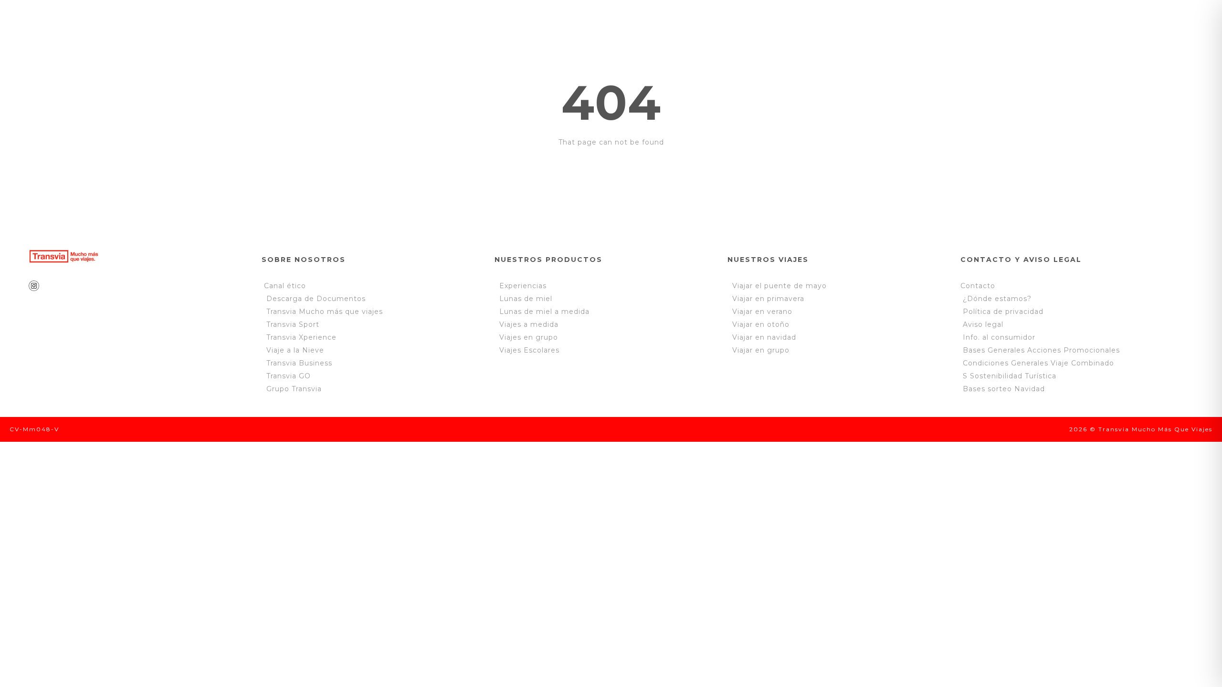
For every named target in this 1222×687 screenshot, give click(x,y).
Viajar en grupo (758, 350)
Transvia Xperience (301, 337)
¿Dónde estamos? (997, 298)
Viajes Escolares (529, 350)
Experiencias (523, 285)
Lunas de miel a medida (544, 311)
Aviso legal (983, 324)
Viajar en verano (759, 311)
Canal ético (285, 285)
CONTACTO (704, 25)
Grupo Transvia (294, 389)
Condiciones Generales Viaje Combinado (1038, 363)
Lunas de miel (525, 298)
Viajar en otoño (758, 324)
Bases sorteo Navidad (1004, 389)
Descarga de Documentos (316, 298)
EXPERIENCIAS (372, 25)
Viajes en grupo (528, 337)
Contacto (977, 285)
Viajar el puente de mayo (777, 285)
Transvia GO (288, 376)
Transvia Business (299, 363)
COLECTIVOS (536, 25)
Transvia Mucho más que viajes (323, 311)
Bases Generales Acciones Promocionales (1041, 350)
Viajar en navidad (761, 337)
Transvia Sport (292, 324)
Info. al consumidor (999, 337)
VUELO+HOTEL (622, 25)
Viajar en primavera (765, 298)
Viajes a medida (528, 324)
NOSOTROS (290, 25)
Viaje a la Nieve (295, 350)
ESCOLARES (457, 25)
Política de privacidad (1001, 311)
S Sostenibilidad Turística (1009, 376)
